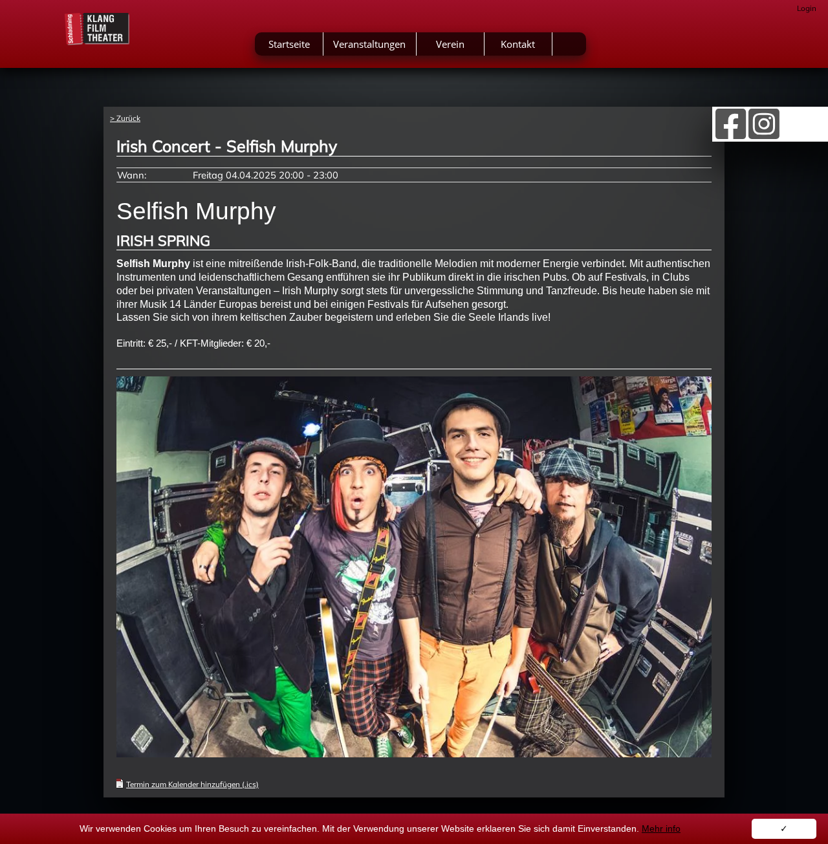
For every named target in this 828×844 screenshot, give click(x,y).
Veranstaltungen (369, 44)
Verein (450, 44)
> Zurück (125, 118)
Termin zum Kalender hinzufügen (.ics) (192, 784)
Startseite (289, 44)
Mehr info (661, 828)
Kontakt (518, 44)
